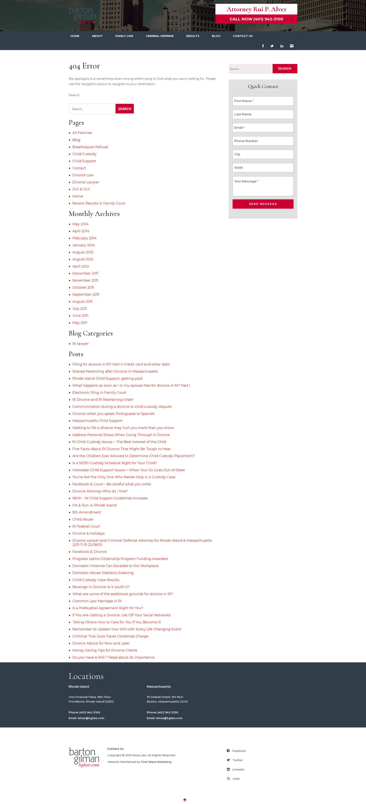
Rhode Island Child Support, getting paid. (107, 378)
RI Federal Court (86, 526)
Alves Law (139, 755)
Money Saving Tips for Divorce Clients (104, 650)
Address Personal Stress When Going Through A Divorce (121, 435)
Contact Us (243, 36)
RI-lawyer (80, 344)
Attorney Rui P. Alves (256, 9)
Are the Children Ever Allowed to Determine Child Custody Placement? (133, 456)
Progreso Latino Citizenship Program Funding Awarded (120, 559)
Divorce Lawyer (85, 182)
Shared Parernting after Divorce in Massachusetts (115, 371)
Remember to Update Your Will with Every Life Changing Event (126, 629)
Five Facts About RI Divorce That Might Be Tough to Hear (121, 449)
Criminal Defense (160, 36)
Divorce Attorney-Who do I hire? (100, 491)
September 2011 (85, 294)
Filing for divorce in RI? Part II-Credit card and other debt (121, 364)
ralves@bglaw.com (90, 718)
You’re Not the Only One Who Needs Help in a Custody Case (123, 477)
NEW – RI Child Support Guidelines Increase (110, 498)
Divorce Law (83, 175)
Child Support (84, 161)
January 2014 (83, 245)
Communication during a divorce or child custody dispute (122, 407)
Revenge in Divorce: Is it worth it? (101, 587)
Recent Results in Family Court (98, 203)
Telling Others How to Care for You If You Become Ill (116, 622)
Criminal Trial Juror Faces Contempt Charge (110, 636)
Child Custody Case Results (95, 580)
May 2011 (79, 323)
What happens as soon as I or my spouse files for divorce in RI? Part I (131, 385)
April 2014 (80, 231)
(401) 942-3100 (89, 712)
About (97, 36)
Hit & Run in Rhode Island (94, 505)
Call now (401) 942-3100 (256, 19)
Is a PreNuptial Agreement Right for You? (107, 608)
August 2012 (82, 259)
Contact (79, 168)
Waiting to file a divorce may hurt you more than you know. (123, 428)
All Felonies (82, 133)
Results (192, 36)
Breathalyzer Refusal (90, 147)
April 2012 (80, 266)
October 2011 (83, 287)
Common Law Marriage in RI (97, 601)
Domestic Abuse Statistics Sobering (103, 573)
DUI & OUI (81, 189)
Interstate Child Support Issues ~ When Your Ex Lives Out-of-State (128, 470)
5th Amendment (86, 512)
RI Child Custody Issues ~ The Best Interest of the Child (119, 442)
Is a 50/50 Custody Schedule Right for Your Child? (114, 463)
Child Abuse (82, 519)
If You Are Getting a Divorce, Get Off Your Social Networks (121, 615)
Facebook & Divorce (89, 552)
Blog (216, 36)
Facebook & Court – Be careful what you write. (111, 484)
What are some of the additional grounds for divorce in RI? (122, 594)
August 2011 (82, 301)
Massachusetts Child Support (97, 421)
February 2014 (84, 238)
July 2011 (79, 309)
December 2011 (85, 273)
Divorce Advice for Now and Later (101, 643)
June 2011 (80, 316)
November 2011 (85, 280)
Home (75, 36)
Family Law (124, 36)
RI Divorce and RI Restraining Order (102, 400)
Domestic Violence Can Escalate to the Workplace (115, 566)
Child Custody (84, 154)
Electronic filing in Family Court (99, 392)
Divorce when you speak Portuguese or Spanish (113, 414)
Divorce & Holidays (88, 533)
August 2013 (82, 252)
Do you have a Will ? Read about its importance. (113, 657)
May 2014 (80, 224)
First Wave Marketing (156, 762)
